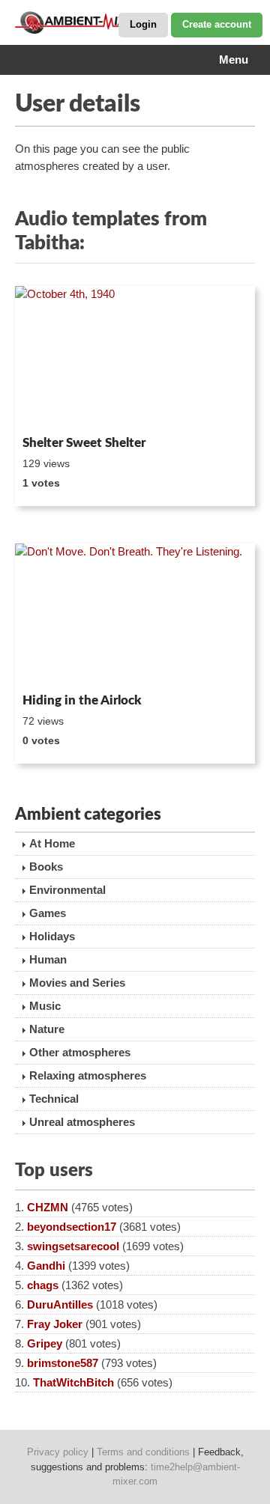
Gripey (44, 1343)
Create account (216, 24)
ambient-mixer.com (90, 22)
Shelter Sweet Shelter (84, 442)
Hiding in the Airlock (82, 700)
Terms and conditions (143, 1452)
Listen (51, 409)
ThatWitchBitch (73, 1382)
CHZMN (47, 1207)
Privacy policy (57, 1452)
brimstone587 (62, 1363)
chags (42, 1285)
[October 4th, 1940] (135, 358)
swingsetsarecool (73, 1246)
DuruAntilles (60, 1304)
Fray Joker (54, 1324)
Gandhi (46, 1265)
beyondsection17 (71, 1226)
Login (143, 24)
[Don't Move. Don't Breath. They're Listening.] (135, 615)
